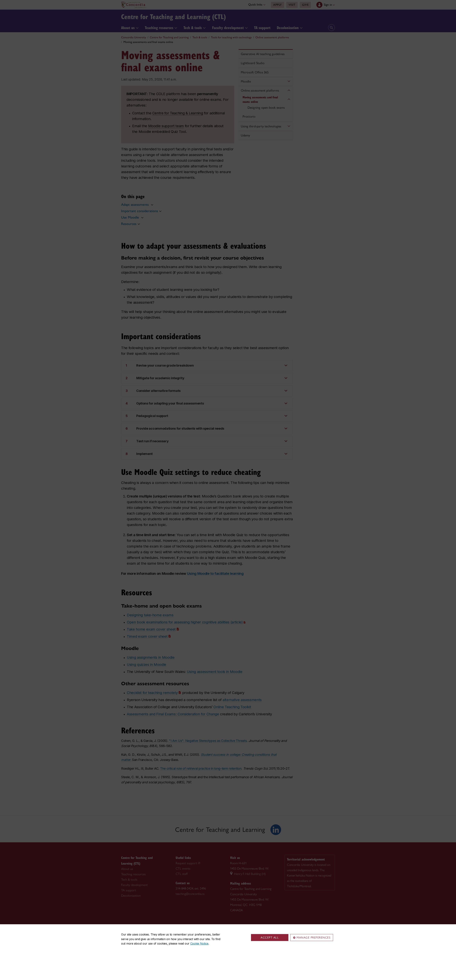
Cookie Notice (199, 943)
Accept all (270, 937)
